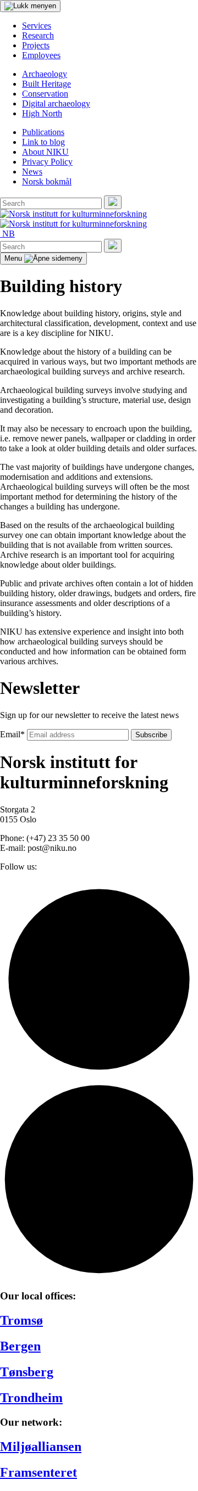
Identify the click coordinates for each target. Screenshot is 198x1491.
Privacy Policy (47, 161)
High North (42, 113)
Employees (41, 55)
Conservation (45, 93)
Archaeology (44, 74)
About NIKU (45, 151)
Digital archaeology (56, 103)
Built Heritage (46, 83)
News (32, 171)
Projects (36, 45)
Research (38, 35)
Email (12, 734)
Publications (43, 132)
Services (36, 25)
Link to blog (43, 142)
